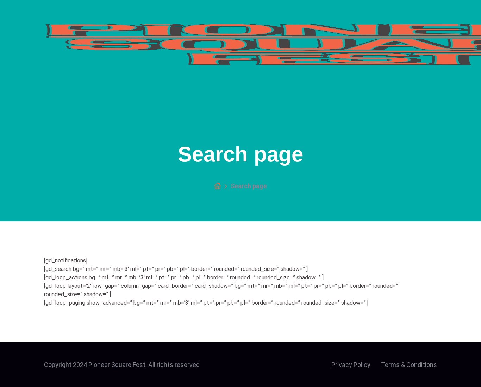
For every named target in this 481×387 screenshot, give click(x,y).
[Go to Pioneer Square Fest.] (217, 186)
